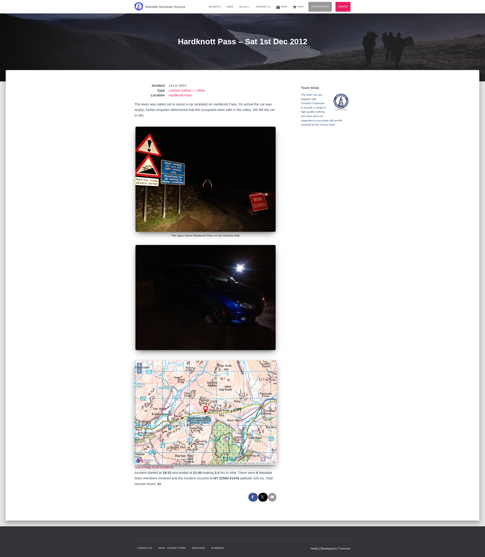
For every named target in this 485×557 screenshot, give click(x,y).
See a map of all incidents (154, 467)
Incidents (215, 6)
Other (200, 90)
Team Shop (198, 548)
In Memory (218, 548)
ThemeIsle (344, 548)
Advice (243, 6)
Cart (300, 6)
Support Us (263, 6)
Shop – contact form (171, 548)
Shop (284, 6)
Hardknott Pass (180, 95)
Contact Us (144, 548)
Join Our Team (320, 6)
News (230, 6)
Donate (343, 6)
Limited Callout (180, 90)
